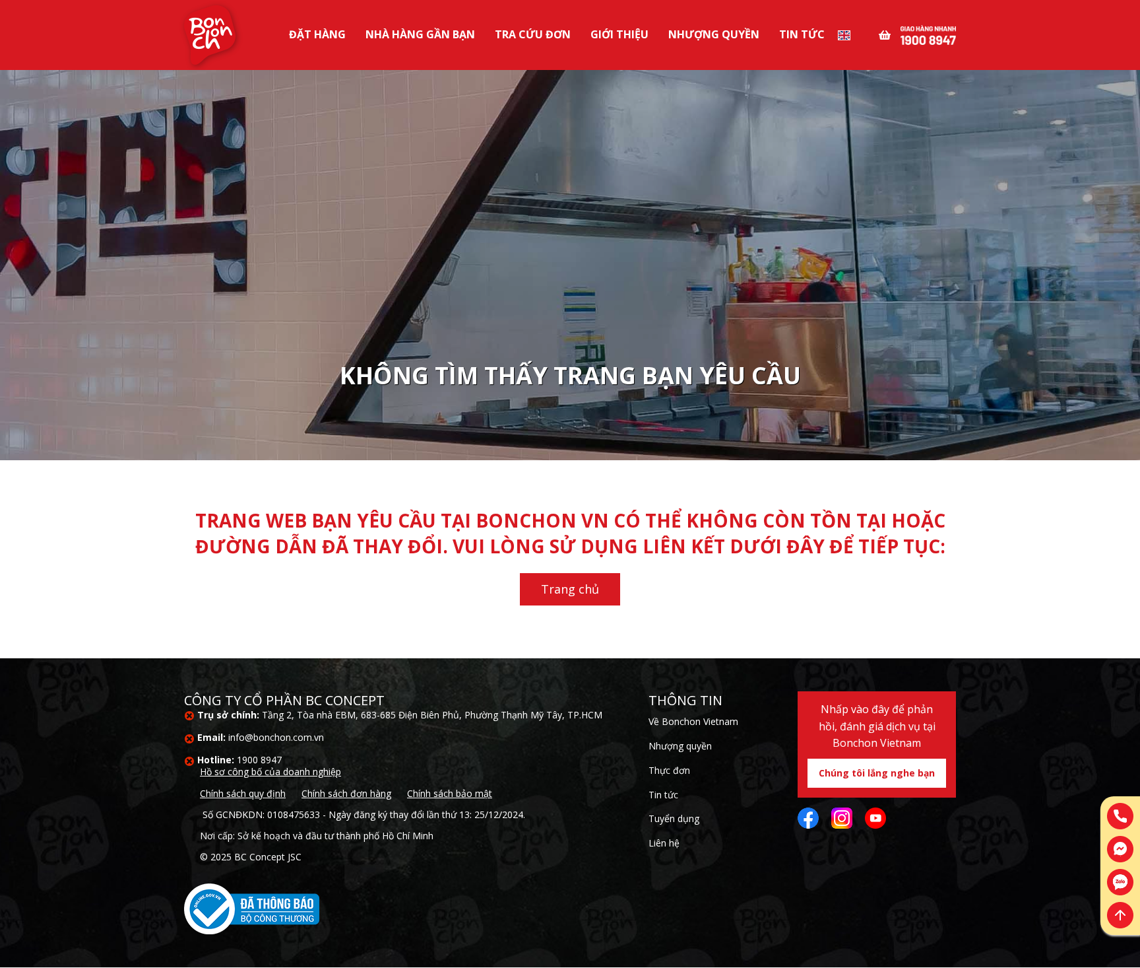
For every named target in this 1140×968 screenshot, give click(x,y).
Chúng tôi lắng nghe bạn (877, 773)
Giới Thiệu (619, 34)
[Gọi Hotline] (928, 33)
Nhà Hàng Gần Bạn (420, 34)
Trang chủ (570, 589)
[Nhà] (210, 35)
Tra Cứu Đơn (533, 34)
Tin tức (802, 34)
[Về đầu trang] (1120, 915)
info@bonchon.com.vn (276, 737)
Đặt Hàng (317, 34)
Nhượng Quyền (713, 34)
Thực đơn (669, 770)
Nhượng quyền (680, 746)
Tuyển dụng (674, 818)
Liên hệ (664, 843)
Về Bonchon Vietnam (693, 721)
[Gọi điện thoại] (1120, 816)
